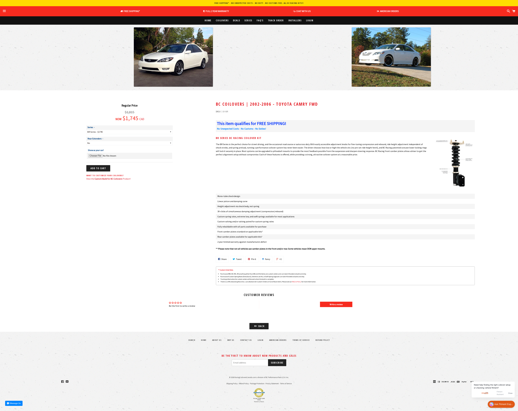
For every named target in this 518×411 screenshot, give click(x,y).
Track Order (276, 20)
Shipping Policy (232, 383)
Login (309, 20)
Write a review (336, 304)
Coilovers (222, 20)
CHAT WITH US (303, 11)
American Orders (278, 340)
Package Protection (257, 383)
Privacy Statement (272, 383)
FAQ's (260, 20)
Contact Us (246, 340)
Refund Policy (296, 282)
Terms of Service (301, 340)
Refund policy (323, 340)
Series (248, 20)
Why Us (230, 340)
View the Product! (108, 178)
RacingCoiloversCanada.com (245, 377)
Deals (236, 20)
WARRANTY (217, 11)
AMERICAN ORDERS (389, 11)
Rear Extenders (95, 138)
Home (208, 20)
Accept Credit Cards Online (259, 399)
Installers (295, 20)
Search (191, 340)
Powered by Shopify (259, 401)
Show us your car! (96, 150)
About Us (216, 340)
